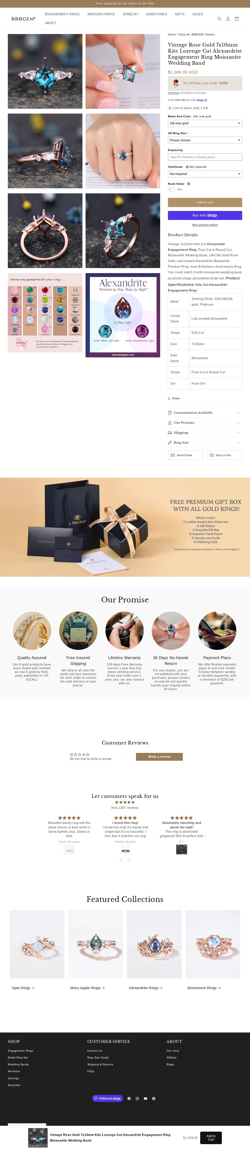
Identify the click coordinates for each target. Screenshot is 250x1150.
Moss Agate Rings (85, 988)
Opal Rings (21, 988)
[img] (125, 802)
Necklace (14, 1071)
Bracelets (14, 1085)
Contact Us (94, 1050)
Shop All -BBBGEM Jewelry (197, 34)
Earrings (13, 1078)
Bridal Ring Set (18, 1057)
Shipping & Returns (100, 1064)
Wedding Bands (18, 1064)
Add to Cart (211, 1137)
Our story (173, 1050)
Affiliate (172, 1057)
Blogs (170, 1064)
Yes (179, 189)
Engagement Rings (20, 1050)
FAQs (91, 1071)
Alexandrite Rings (143, 988)
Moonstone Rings (202, 988)
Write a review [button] (159, 756)
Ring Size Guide (98, 1057)
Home (172, 34)
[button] (64, 14)
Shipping (173, 92)
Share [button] (176, 398)
